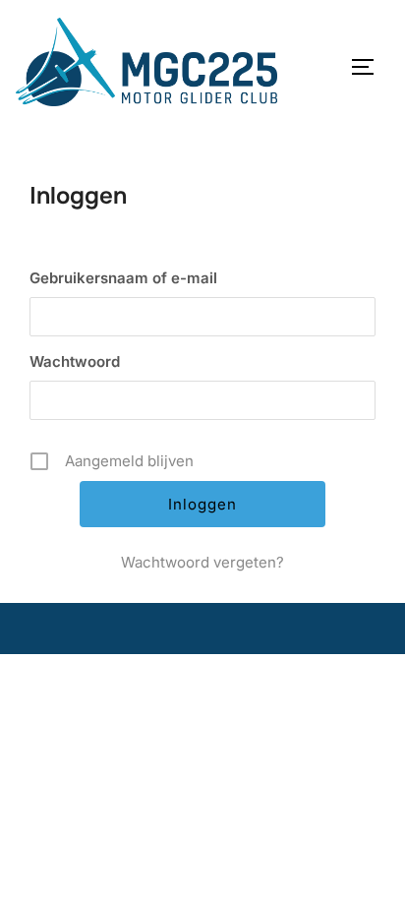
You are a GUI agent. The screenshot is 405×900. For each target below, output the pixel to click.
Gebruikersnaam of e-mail (123, 278)
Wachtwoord (74, 361)
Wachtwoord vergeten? (202, 562)
